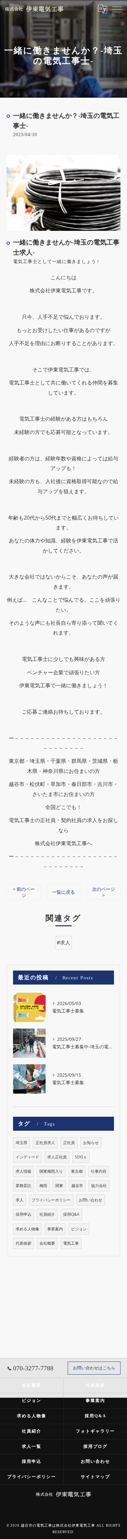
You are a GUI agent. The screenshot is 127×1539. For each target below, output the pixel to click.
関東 (59, 1185)
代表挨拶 (23, 1243)
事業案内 (55, 1228)
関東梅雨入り (51, 1171)
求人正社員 (57, 1156)
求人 (19, 1199)
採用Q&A (71, 1214)
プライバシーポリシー (51, 1199)
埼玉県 (21, 1142)
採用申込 (23, 1214)
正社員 (69, 1142)
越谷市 (77, 1185)
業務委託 (23, 1185)
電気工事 (71, 1243)
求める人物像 (27, 1228)
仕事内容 (98, 1171)
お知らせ (91, 1142)
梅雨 (43, 1185)
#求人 (63, 942)
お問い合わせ (90, 1199)
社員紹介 (47, 1214)
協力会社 (99, 1185)
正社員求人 (45, 1142)
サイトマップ (95, 1476)
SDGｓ (81, 1156)
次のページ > (103, 892)
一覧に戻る (63, 892)
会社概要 (47, 1243)
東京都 (77, 1171)
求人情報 (23, 1171)
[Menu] (116, 9)
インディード (27, 1156)
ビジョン (79, 1228)
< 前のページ (24, 892)
